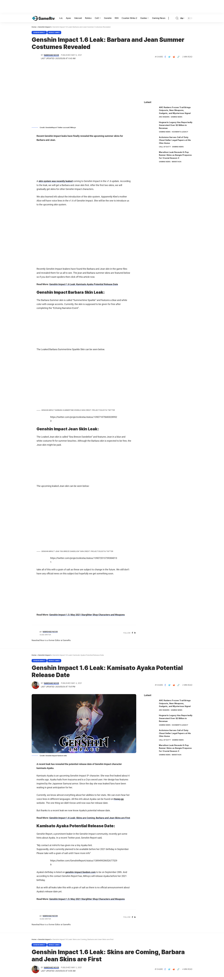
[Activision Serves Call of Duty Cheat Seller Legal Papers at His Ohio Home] (150, 141)
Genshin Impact (39, 32)
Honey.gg (119, 799)
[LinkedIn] (135, 633)
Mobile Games (54, 32)
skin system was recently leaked (56, 181)
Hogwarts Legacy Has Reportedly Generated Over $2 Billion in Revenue (175, 125)
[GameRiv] (43, 18)
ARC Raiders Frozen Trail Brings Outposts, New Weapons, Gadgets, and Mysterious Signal (175, 110)
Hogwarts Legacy (180, 132)
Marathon (176, 162)
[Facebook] (132, 633)
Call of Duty (165, 147)
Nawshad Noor (51, 55)
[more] (168, 18)
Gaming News (176, 117)
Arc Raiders (164, 117)
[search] (177, 18)
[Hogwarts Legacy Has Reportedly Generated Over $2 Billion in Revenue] (150, 126)
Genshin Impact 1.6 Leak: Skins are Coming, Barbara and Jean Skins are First (89, 817)
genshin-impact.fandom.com (80, 872)
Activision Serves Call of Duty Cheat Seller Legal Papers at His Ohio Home (175, 140)
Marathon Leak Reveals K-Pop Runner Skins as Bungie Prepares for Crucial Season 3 (175, 155)
